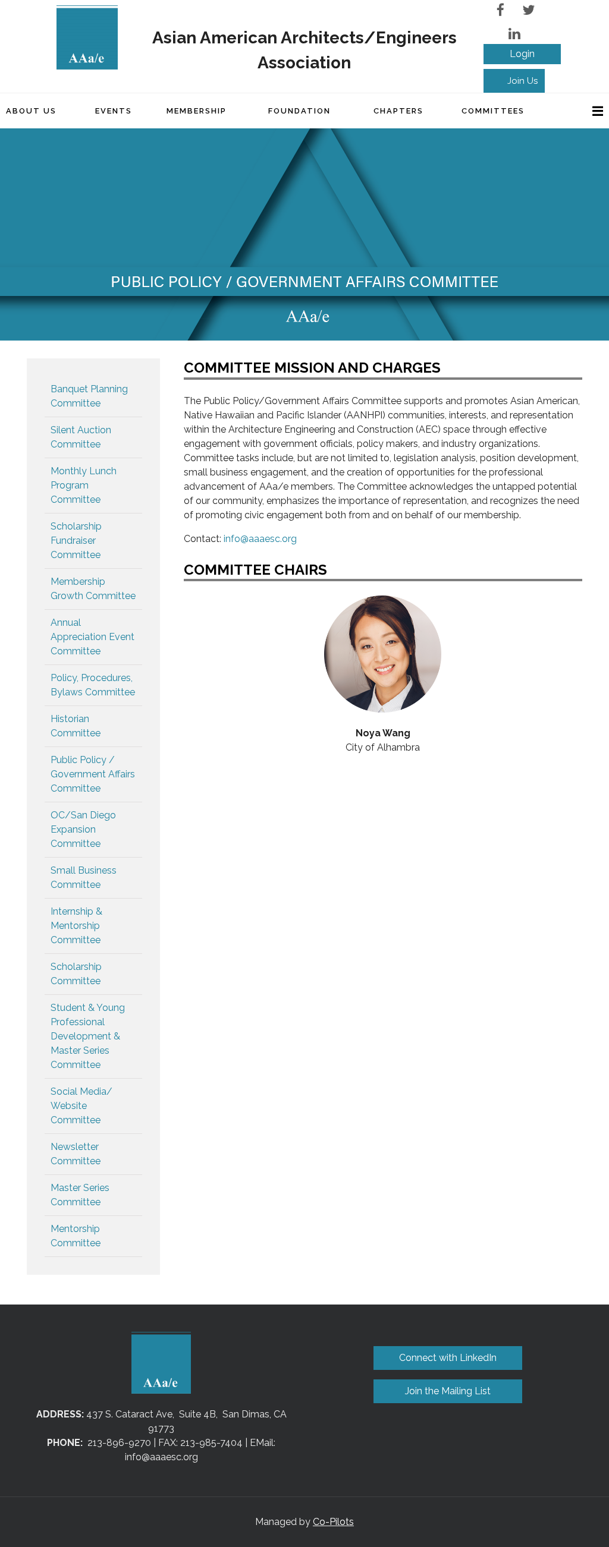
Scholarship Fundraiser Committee (76, 540)
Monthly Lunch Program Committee (84, 485)
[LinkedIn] (514, 33)
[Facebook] (500, 10)
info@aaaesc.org (260, 538)
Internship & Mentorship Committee (76, 926)
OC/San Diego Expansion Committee (83, 829)
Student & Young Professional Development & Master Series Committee (88, 1036)
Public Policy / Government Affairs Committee (93, 774)
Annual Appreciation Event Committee (92, 637)
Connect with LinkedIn (448, 1357)
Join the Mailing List (448, 1391)
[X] (528, 10)
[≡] (585, 110)
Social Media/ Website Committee (81, 1106)
